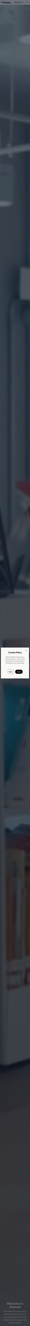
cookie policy (20, 663)
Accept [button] (19, 672)
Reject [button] (10, 672)
